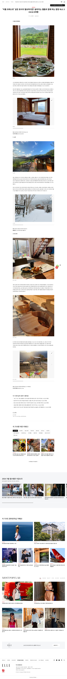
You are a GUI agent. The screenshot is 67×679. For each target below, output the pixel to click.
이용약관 (26, 660)
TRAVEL (12, 1)
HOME (3, 1)
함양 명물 (29, 433)
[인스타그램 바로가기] (56, 660)
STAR (53, 578)
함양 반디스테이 (47, 433)
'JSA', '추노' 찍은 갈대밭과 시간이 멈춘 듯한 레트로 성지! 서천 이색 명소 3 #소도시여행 (31, 398)
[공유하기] (64, 2)
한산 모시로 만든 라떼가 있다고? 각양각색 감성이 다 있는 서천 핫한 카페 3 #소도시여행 (31, 402)
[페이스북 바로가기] (54, 660)
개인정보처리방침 (20, 660)
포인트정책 (14, 660)
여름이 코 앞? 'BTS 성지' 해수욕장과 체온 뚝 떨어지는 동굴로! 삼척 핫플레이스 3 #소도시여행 (32, 407)
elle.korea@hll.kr (21, 669)
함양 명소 (48, 430)
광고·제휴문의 (41, 660)
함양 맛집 (37, 430)
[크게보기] (51, 100)
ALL (40, 578)
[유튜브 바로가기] (59, 660)
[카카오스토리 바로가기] (61, 660)
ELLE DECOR (62, 578)
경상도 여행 (26, 430)
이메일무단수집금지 (33, 660)
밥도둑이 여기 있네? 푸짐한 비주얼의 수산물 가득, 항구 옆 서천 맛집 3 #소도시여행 (30, 400)
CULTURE (57, 578)
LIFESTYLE (7, 1)
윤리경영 (47, 660)
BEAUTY (48, 578)
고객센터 (8, 660)
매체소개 (3, 660)
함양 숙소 (42, 430)
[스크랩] (62, 2)
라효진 (33, 15)
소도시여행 (15, 430)
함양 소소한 (15, 435)
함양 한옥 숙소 (24, 433)
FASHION (44, 578)
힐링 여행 (35, 433)
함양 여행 (32, 430)
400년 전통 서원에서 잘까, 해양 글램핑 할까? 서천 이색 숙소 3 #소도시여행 (29, 405)
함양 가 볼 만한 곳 (16, 433)
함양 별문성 (41, 433)
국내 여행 (20, 430)
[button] (51, 111)
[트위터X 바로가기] (64, 660)
